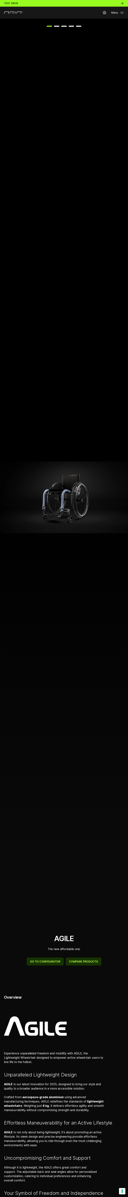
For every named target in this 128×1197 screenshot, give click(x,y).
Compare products (83, 961)
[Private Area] (104, 12)
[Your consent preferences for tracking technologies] (122, 1191)
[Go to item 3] (64, 26)
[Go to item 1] (49, 26)
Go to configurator (45, 961)
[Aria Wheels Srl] (13, 12)
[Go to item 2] (56, 26)
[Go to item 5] (78, 26)
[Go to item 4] (71, 26)
